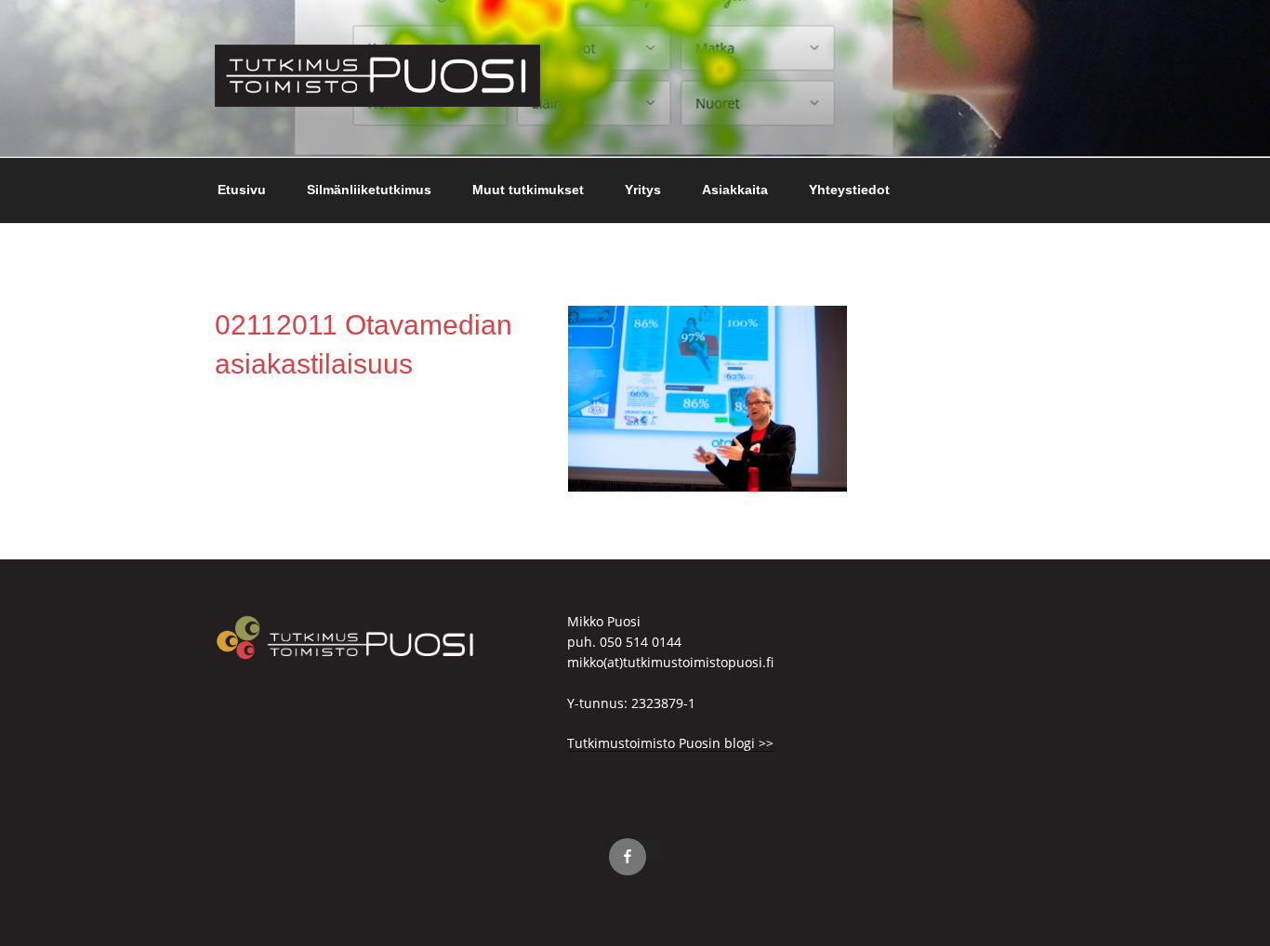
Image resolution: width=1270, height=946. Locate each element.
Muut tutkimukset (528, 189)
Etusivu (242, 189)
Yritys (643, 189)
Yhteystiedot (849, 189)
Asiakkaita (735, 189)
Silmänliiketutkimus (369, 189)
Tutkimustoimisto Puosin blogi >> (670, 743)
